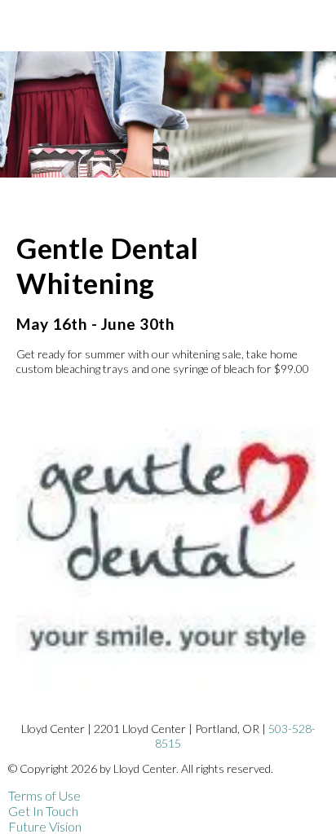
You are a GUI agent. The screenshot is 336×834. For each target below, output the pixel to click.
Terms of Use (44, 795)
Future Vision (45, 826)
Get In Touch (43, 811)
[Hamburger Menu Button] (307, 33)
